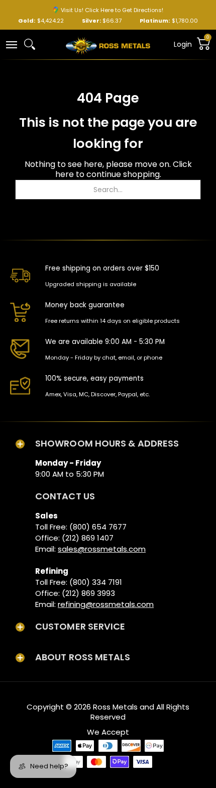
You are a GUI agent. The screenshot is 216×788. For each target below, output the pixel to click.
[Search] (29, 44)
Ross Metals (115, 707)
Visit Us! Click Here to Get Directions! (112, 10)
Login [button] (183, 44)
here (64, 174)
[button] (11, 44)
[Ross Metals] (108, 45)
